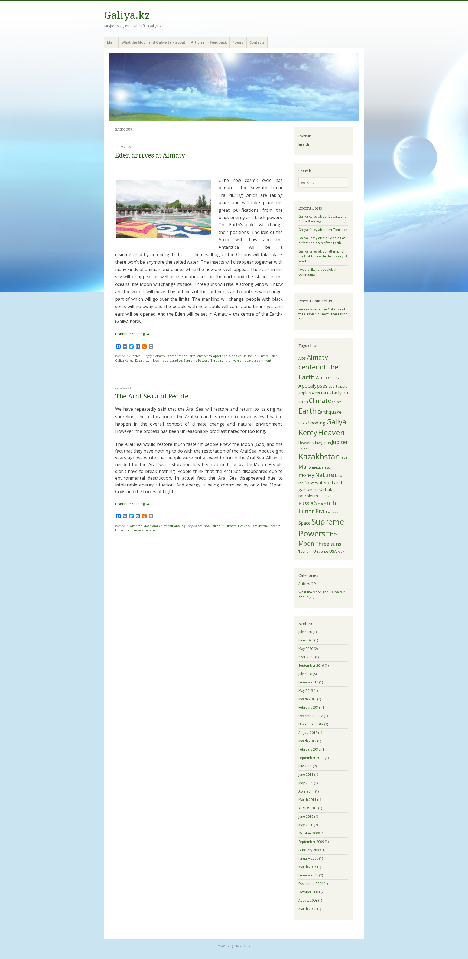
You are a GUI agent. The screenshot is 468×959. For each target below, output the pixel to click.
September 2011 (311, 757)
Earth (307, 411)
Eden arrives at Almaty (150, 155)
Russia (305, 503)
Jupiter (340, 442)
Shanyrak (331, 512)
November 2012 (310, 724)
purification (327, 496)
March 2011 (307, 799)
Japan (326, 442)
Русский (304, 136)
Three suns (218, 360)
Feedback (218, 42)
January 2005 (308, 875)
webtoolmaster (310, 309)
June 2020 (305, 640)
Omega (312, 489)
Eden (274, 356)
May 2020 (305, 648)
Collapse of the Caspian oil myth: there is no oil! (322, 314)
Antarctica (204, 356)
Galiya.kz (127, 15)
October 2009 (309, 833)
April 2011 (306, 791)
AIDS (302, 358)
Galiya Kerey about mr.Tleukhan (322, 229)
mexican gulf (322, 467)
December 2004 (310, 883)
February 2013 (309, 707)
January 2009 (308, 858)
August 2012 (307, 732)
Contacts (256, 42)
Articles (197, 42)
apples (236, 356)
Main (111, 42)
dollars (336, 402)
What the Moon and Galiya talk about (153, 42)
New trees (160, 360)
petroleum (308, 495)
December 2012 (310, 715)
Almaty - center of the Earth (175, 356)
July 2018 (305, 674)
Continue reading (132, 333)
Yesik (340, 552)
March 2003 (307, 908)
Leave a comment (258, 360)
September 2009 (311, 841)
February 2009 (309, 850)
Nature (324, 475)
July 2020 (305, 632)
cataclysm (337, 393)
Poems (238, 42)
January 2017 (308, 682)
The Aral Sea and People (151, 396)
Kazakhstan (143, 360)
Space (304, 523)
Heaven (243, 526)
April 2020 (306, 657)
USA (333, 551)
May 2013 (305, 690)
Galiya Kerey (124, 360)
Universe (234, 360)
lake (344, 458)
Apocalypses (312, 385)
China (303, 401)
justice (303, 448)
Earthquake (329, 412)
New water (315, 482)
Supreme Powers (196, 360)
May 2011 (305, 783)
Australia (319, 393)
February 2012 (309, 749)
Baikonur (249, 356)
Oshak (325, 489)
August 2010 (307, 808)
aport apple (221, 356)
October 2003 (309, 892)
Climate (263, 356)
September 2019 (311, 665)
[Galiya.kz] (234, 87)
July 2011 (305, 766)
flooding (316, 423)
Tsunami (305, 551)
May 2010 (305, 825)
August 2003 (307, 900)
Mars (304, 466)
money (306, 475)
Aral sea (203, 526)
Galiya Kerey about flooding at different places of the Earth (321, 240)
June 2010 (305, 816)
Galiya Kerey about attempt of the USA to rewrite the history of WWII (322, 256)
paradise (176, 360)
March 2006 (307, 867)
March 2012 (307, 741)
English (303, 144)
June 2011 (305, 774)
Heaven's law (309, 442)
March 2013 (307, 699)
